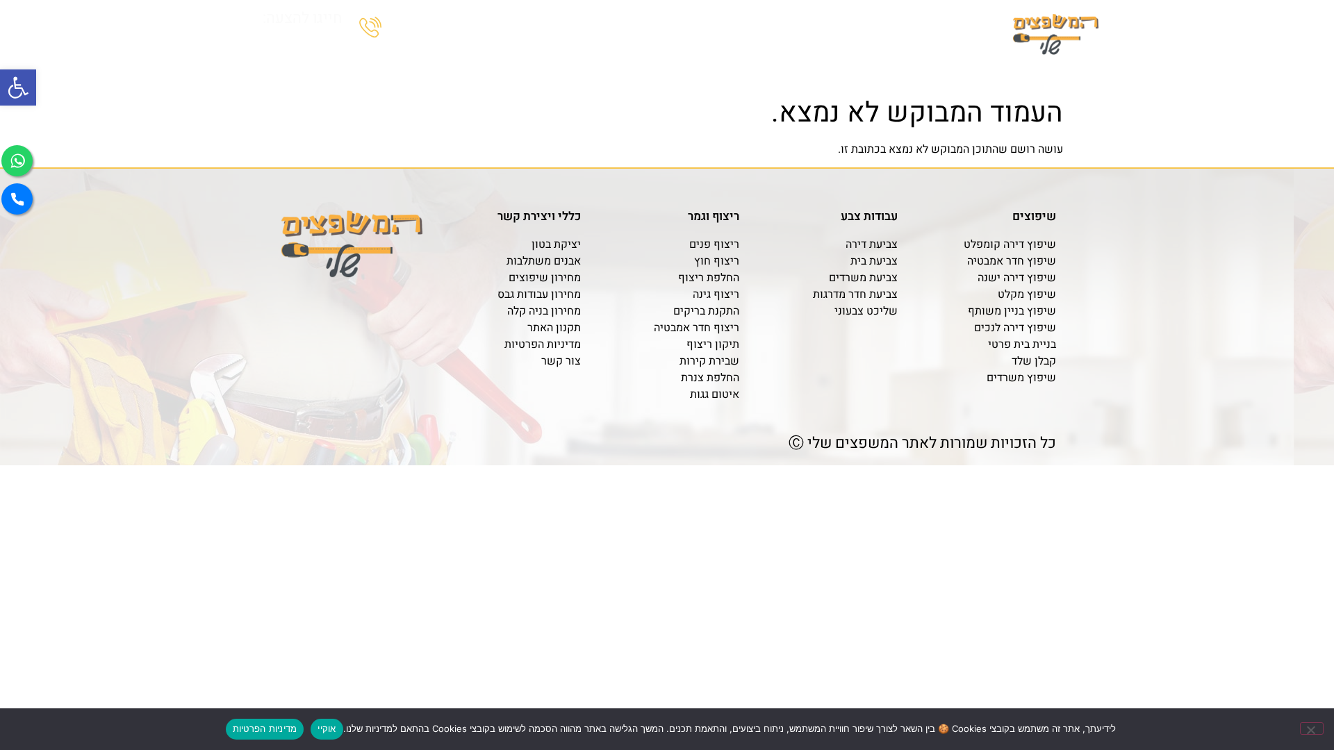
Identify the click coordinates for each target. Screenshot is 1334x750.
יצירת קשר (356, 68)
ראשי (990, 68)
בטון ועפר (786, 68)
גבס (675, 68)
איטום (487, 68)
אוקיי (327, 728)
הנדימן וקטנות (561, 68)
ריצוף (723, 68)
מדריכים (427, 68)
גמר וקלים (858, 68)
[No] (1312, 728)
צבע (630, 68)
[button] (18, 87)
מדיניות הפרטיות (265, 728)
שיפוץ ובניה (937, 68)
